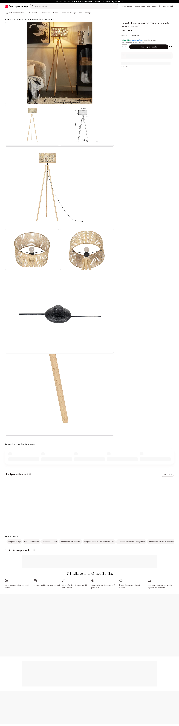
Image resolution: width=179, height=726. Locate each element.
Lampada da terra (48, 19)
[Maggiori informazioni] (144, 42)
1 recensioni (134, 26)
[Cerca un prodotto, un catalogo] (32, 6)
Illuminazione (36, 19)
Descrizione (125, 36)
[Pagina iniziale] (5, 19)
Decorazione (11, 19)
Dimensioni (135, 36)
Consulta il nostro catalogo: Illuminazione (20, 444)
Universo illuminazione (24, 19)
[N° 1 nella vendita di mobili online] (16, 6)
